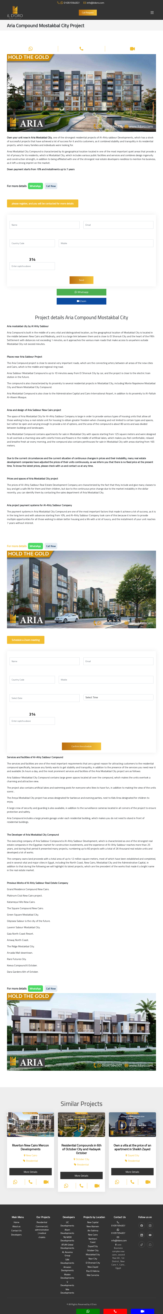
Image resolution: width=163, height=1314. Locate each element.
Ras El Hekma (92, 1271)
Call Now (51, 186)
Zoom (82, 301)
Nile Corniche (93, 1275)
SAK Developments (67, 1261)
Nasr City (93, 1259)
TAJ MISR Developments (67, 1239)
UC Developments (67, 1224)
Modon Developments (67, 1276)
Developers (16, 1235)
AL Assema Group (67, 1254)
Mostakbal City (93, 1255)
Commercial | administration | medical (42, 1230)
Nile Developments (67, 1291)
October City (93, 1250)
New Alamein (93, 1226)
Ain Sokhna (93, 1231)
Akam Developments (67, 1231)
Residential (42, 1222)
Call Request (88, 12)
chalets (42, 1237)
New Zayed (93, 1267)
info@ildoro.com (95, 2)
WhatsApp (35, 186)
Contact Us (16, 1231)
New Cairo (93, 1235)
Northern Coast (93, 1240)
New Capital (92, 1222)
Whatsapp (82, 292)
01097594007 (72, 2)
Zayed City (93, 1246)
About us (16, 1226)
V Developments (67, 1283)
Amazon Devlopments (67, 1268)
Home (16, 1222)
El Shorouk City (93, 1263)
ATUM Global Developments (67, 1246)
